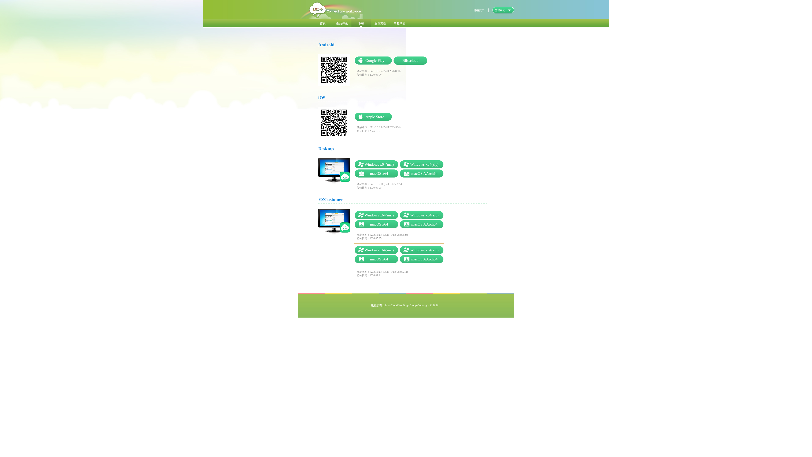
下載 (361, 23)
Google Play (373, 60)
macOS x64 (376, 173)
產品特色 (342, 23)
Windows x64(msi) (376, 164)
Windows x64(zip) (422, 164)
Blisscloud (410, 60)
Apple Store (373, 117)
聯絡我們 (478, 10)
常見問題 (400, 23)
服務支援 (380, 23)
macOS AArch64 (422, 173)
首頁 (323, 23)
